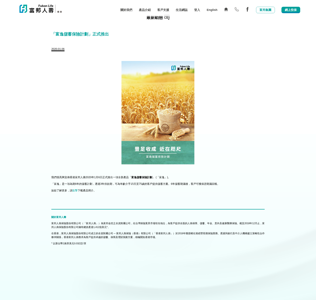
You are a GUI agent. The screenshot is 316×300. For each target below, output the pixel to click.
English (212, 10)
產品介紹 (145, 10)
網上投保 (291, 10)
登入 (197, 10)
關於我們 (126, 10)
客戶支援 (163, 10)
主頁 (226, 9)
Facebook (247, 9)
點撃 (75, 190)
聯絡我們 (237, 9)
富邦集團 (265, 10)
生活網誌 (182, 10)
